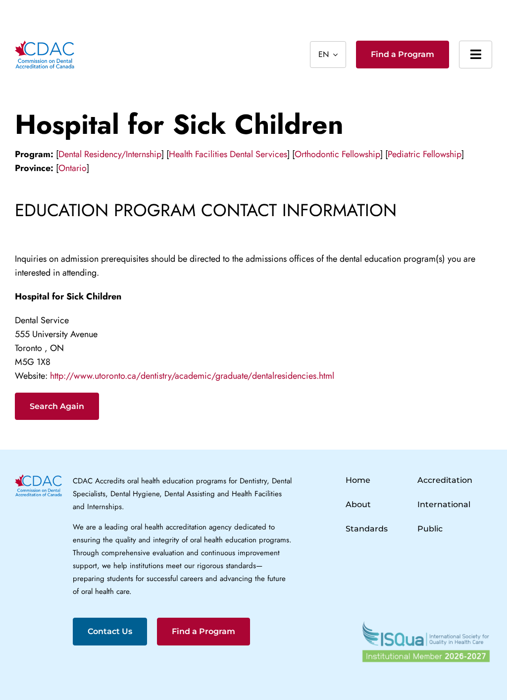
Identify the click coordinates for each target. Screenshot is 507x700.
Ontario (72, 168)
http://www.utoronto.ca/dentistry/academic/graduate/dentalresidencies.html (192, 375)
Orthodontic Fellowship (337, 154)
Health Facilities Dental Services (228, 154)
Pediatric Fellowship (424, 154)
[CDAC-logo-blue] (44, 45)
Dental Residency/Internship (109, 154)
